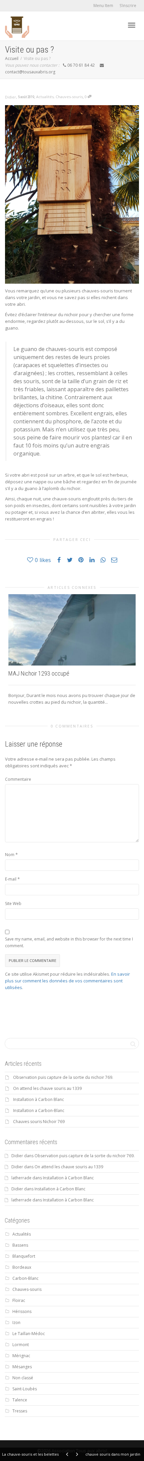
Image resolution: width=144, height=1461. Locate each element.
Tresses (19, 1411)
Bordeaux (21, 1267)
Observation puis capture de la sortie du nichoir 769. (63, 1077)
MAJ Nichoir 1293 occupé (38, 673)
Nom (9, 854)
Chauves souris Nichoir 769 (39, 1121)
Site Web (13, 903)
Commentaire (18, 779)
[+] (72, 630)
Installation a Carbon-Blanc (38, 1110)
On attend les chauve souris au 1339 (47, 1088)
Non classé (22, 1378)
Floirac (18, 1300)
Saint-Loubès (24, 1389)
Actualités (45, 96)
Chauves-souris (69, 96)
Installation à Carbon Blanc (38, 1099)
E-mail (10, 879)
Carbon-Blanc (25, 1278)
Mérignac (21, 1356)
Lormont (20, 1344)
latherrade (21, 1178)
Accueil (11, 58)
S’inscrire (128, 5)
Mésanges (22, 1367)
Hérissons (21, 1311)
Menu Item (103, 5)
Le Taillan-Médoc (28, 1333)
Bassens (20, 1245)
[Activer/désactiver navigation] (131, 25)
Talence (19, 1400)
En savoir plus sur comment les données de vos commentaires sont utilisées (67, 980)
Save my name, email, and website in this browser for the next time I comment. (69, 942)
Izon (16, 1322)
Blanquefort (23, 1256)
